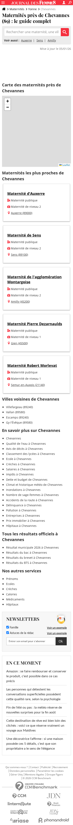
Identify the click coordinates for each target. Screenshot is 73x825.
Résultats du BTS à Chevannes (26, 563)
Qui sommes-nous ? (16, 767)
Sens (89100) (19, 255)
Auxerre (26, 40)
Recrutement (60, 767)
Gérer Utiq (17, 774)
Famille (13, 627)
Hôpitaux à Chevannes (21, 526)
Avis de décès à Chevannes (24, 449)
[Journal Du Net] (53, 795)
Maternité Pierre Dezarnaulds (34, 323)
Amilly (52, 40)
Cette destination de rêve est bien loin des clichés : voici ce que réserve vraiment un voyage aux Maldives (36, 725)
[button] (7, 101)
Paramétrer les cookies (51, 771)
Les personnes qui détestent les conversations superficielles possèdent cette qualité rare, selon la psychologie (33, 694)
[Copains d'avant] (19, 812)
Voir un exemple (57, 627)
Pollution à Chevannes (21, 510)
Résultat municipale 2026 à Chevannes (32, 547)
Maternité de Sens (24, 235)
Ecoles (10, 584)
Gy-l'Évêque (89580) (19, 422)
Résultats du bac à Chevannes (26, 552)
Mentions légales (34, 774)
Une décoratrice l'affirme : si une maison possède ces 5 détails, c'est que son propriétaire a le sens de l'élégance (34, 743)
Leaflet (66, 165)
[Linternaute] (19, 804)
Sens (39, 40)
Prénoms (12, 579)
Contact (34, 767)
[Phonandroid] (53, 820)
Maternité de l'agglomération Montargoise (34, 279)
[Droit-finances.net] (53, 804)
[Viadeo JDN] (53, 812)
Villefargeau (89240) (19, 407)
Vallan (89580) (15, 412)
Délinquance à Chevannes (24, 505)
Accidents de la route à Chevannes (29, 500)
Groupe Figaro (55, 774)
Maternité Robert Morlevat (32, 365)
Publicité (46, 767)
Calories (11, 594)
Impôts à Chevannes (20, 474)
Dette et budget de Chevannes (26, 480)
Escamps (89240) (17, 417)
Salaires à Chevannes (20, 469)
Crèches (11, 589)
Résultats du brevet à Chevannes (28, 558)
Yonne (32, 9)
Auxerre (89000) (21, 213)
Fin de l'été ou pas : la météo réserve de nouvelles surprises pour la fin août (34, 710)
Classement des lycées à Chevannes (30, 454)
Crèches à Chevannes (20, 464)
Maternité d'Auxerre (26, 193)
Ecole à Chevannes (18, 459)
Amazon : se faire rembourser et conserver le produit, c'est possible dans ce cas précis (36, 676)
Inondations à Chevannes (23, 490)
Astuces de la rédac (21, 633)
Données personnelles (22, 771)
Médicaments (15, 599)
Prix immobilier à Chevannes (25, 521)
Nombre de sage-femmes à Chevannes (32, 495)
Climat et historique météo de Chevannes (34, 485)
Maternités (17, 9)
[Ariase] (19, 820)
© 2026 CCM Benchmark (37, 778)
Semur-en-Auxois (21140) (28, 385)
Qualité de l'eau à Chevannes (26, 444)
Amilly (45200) (20, 301)
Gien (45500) (19, 343)
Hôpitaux (12, 604)
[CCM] (19, 796)
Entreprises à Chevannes (23, 515)
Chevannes (13, 438)
